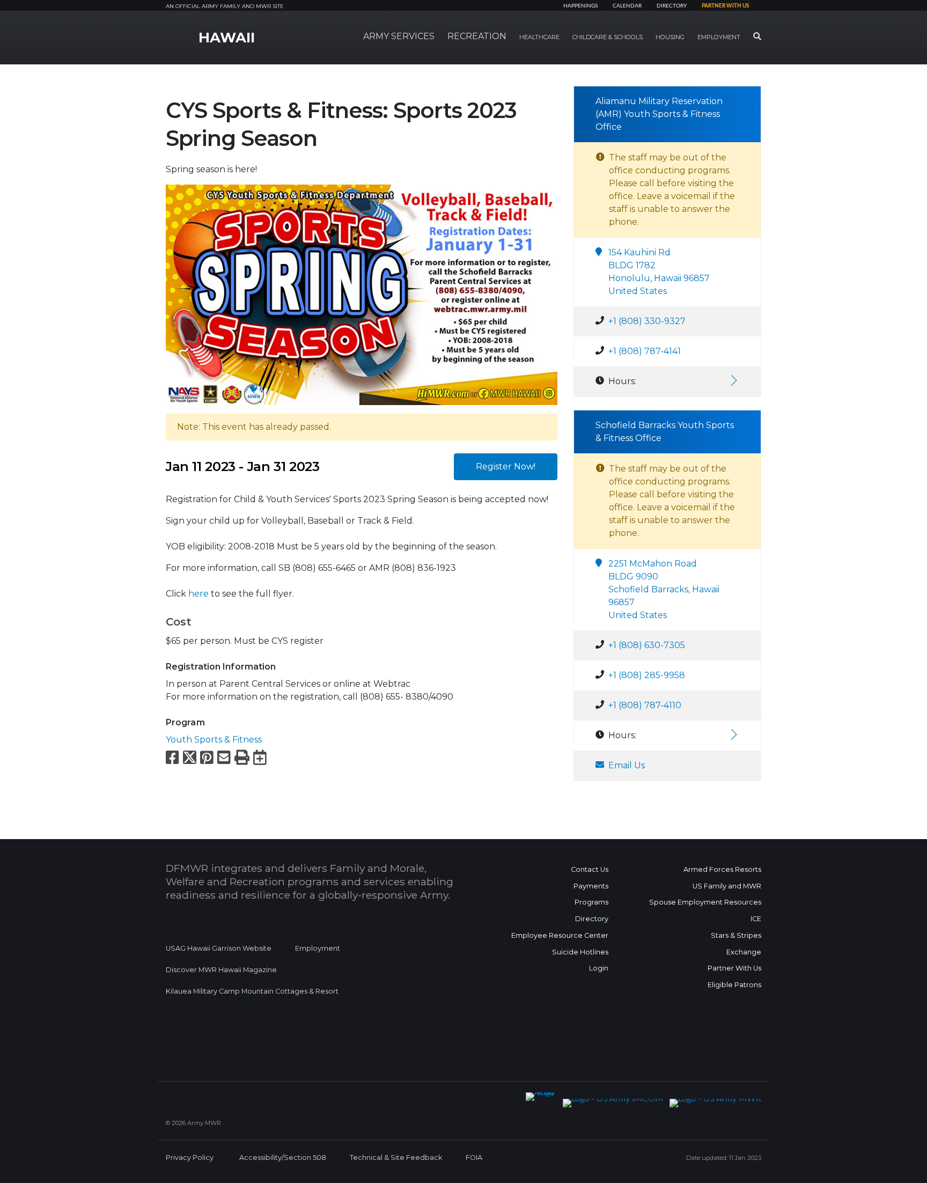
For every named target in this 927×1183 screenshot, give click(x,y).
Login (598, 968)
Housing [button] (670, 37)
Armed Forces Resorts (722, 869)
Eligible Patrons (734, 985)
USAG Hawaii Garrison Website (218, 948)
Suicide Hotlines (580, 952)
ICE (756, 919)
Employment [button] (718, 37)
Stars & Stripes (736, 935)
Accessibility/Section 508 (282, 1157)
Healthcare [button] (539, 37)
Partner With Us (734, 968)
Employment (317, 948)
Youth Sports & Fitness (214, 739)
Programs (591, 902)
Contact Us (589, 869)
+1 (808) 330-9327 (647, 321)
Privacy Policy (190, 1157)
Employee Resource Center (559, 935)
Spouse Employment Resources (705, 902)
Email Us (626, 765)
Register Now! (505, 466)
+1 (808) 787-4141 (644, 351)
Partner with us (725, 6)
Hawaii (226, 37)
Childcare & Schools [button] (607, 37)
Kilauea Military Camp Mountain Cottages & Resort (252, 991)
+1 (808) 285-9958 (646, 675)
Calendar (627, 6)
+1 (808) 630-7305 (646, 645)
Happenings (580, 6)
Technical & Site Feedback (396, 1157)
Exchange (743, 952)
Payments (590, 886)
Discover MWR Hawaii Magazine (221, 970)
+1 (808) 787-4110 (644, 705)
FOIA (474, 1157)
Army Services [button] (399, 36)
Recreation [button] (476, 36)
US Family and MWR (727, 886)
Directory (672, 6)
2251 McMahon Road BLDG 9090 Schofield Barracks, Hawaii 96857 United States (663, 589)
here (198, 594)
